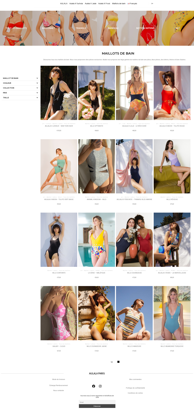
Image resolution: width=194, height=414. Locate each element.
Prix (5, 93)
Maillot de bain (10, 78)
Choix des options (59, 91)
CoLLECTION (8, 88)
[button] (16, 28)
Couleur (7, 83)
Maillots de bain (118, 3)
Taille (6, 98)
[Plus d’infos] (152, 3)
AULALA (43, 3)
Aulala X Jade (90, 3)
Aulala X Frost (104, 3)
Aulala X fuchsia (76, 3)
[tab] (21, 78)
